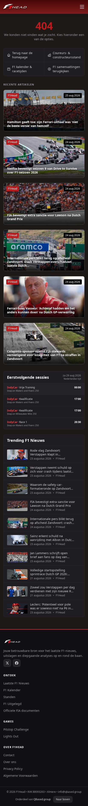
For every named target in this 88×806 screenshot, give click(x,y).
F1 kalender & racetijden (22, 69)
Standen (9, 697)
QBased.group (42, 799)
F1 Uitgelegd (12, 704)
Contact (8, 755)
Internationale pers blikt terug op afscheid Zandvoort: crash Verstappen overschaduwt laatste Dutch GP (52, 521)
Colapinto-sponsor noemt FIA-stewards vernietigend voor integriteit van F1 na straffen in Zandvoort (44, 355)
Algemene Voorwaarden (20, 776)
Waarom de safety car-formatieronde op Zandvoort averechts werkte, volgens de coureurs (51, 486)
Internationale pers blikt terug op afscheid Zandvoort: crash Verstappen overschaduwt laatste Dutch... (39, 262)
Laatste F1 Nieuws (16, 683)
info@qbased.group (69, 792)
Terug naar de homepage (22, 55)
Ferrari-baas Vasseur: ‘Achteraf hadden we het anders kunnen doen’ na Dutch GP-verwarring (41, 310)
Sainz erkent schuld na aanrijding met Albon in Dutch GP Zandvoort (52, 538)
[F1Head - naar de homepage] (15, 7)
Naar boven (63, 799)
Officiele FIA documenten (21, 711)
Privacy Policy (12, 769)
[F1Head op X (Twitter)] (7, 663)
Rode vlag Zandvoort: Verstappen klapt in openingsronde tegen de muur (52, 452)
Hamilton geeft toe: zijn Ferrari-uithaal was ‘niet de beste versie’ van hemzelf (42, 124)
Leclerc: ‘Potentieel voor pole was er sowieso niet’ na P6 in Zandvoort (50, 606)
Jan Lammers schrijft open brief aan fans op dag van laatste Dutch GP (49, 555)
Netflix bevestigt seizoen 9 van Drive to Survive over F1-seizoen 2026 (42, 170)
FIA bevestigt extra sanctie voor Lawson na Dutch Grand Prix (44, 217)
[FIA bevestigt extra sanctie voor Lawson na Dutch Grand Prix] (44, 203)
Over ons (9, 762)
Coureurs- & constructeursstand (67, 55)
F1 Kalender (12, 690)
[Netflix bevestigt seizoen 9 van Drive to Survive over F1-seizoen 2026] (44, 157)
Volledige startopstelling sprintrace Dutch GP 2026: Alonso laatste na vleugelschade (48, 572)
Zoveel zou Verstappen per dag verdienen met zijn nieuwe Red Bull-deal (52, 589)
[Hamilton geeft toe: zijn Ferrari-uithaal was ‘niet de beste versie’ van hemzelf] (44, 110)
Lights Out (10, 736)
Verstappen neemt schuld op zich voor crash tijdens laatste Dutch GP (51, 469)
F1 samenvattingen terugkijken (66, 69)
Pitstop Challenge (16, 729)
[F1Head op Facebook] (17, 663)
